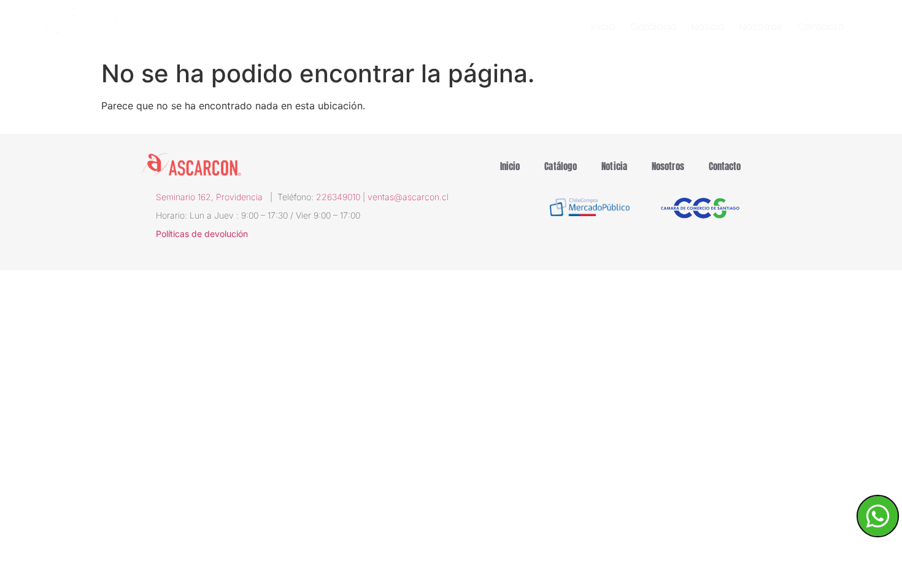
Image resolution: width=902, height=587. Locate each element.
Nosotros (760, 27)
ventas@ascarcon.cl (408, 197)
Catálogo (653, 27)
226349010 (338, 197)
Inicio (603, 27)
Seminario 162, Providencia (213, 197)
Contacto (820, 27)
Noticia (708, 27)
